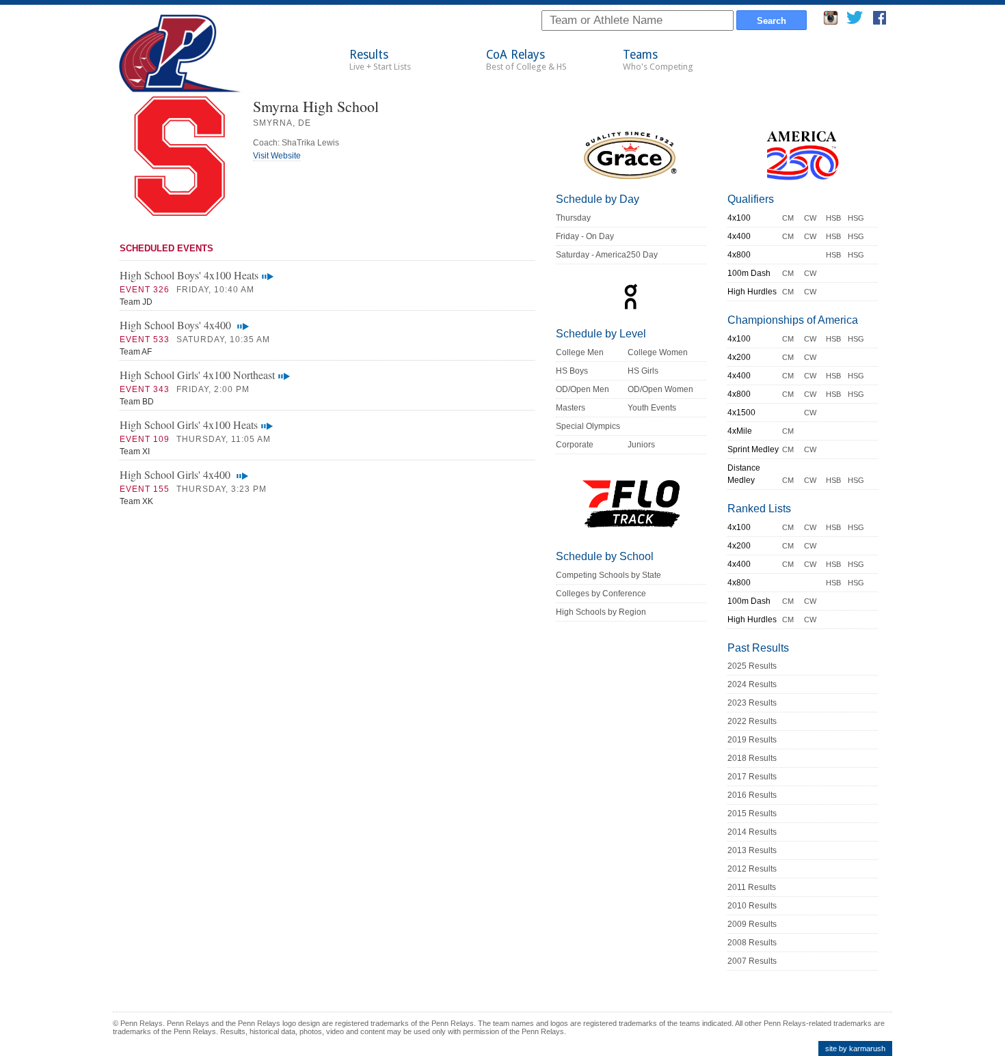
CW (810, 218)
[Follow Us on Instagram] (831, 21)
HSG (856, 218)
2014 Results (752, 832)
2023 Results (752, 703)
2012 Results (752, 869)
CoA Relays (526, 60)
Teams (658, 60)
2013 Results (752, 850)
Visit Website (277, 156)
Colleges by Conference (601, 593)
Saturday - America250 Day (607, 255)
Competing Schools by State (608, 575)
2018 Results (752, 758)
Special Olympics (588, 426)
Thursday (573, 218)
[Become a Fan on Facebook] (879, 21)
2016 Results (752, 795)
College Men (580, 352)
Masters (570, 408)
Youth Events (652, 408)
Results (380, 60)
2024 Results (752, 684)
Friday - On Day (585, 236)
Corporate (574, 444)
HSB (833, 218)
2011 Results (751, 887)
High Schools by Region (601, 612)
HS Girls (643, 371)
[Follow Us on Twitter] (854, 21)
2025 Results (752, 666)
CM (788, 218)
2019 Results (752, 740)
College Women (658, 352)
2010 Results (752, 906)
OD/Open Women (660, 389)
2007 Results (752, 961)
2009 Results (752, 924)
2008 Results (752, 942)
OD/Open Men (582, 389)
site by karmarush (855, 1048)
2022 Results (752, 721)
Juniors (641, 444)
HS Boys (572, 371)
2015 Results (752, 813)
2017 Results (752, 776)
